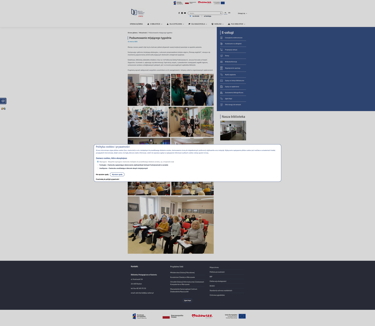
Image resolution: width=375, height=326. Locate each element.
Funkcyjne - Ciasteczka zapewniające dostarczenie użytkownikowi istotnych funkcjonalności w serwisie (133, 165)
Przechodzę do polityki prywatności (107, 179)
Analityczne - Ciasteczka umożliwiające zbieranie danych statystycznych (123, 168)
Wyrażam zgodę (117, 174)
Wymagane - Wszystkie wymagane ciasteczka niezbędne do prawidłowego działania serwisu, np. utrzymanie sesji (136, 162)
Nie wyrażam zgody (102, 174)
